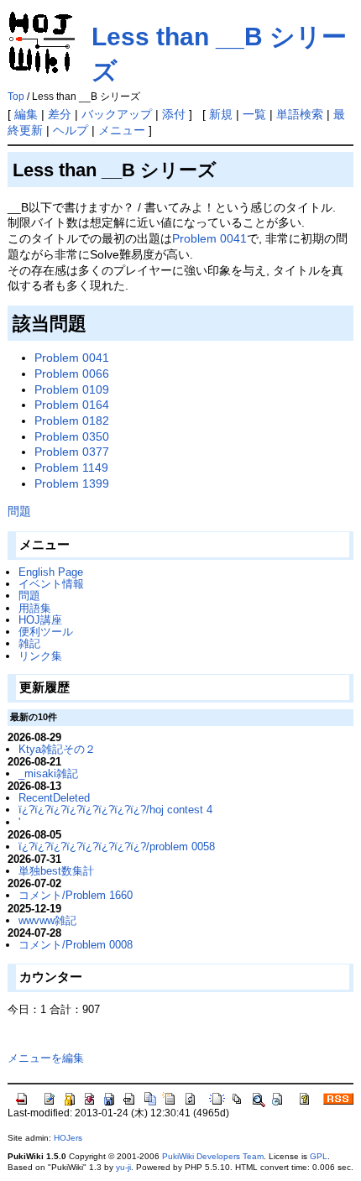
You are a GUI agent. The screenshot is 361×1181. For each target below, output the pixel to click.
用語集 (34, 608)
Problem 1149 (71, 467)
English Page (50, 572)
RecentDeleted (54, 798)
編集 (26, 114)
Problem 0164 (71, 404)
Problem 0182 (71, 420)
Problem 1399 (71, 483)
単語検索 (299, 114)
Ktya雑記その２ (57, 749)
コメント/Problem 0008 (75, 944)
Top (16, 96)
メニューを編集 (46, 1058)
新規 (221, 114)
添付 (174, 114)
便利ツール (45, 631)
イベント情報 (51, 583)
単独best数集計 (56, 871)
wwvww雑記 (47, 920)
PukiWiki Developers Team (213, 1156)
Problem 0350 (71, 436)
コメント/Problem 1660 (75, 895)
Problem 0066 (71, 373)
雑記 (29, 643)
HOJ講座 (40, 620)
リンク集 (40, 656)
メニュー (121, 130)
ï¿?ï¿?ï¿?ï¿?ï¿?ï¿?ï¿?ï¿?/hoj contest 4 (115, 809)
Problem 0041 (209, 238)
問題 (29, 595)
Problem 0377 (71, 451)
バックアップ (116, 114)
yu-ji (123, 1167)
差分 (59, 114)
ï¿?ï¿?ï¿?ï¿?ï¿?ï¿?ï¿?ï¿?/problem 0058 (116, 846)
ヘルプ (70, 130)
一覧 (254, 114)
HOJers (68, 1137)
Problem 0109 (71, 389)
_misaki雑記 (48, 773)
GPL (318, 1156)
